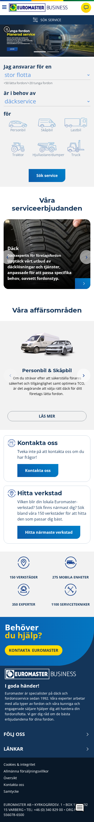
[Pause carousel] (7, 29)
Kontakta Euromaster (33, 650)
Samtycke (11, 791)
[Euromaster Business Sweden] (38, 7)
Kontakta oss (14, 784)
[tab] (40, 52)
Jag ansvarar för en (28, 66)
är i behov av (20, 93)
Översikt (10, 778)
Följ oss (14, 734)
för (7, 113)
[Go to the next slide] (86, 41)
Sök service (47, 175)
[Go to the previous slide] (8, 41)
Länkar (13, 749)
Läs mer (47, 416)
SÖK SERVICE (50, 20)
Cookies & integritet (19, 764)
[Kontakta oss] (86, 8)
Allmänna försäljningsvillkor (26, 771)
